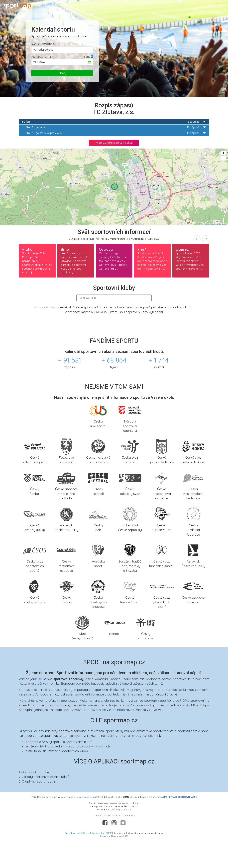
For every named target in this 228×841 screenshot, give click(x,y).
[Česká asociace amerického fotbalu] (66, 478)
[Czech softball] (98, 478)
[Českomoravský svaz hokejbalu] (98, 446)
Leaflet (207, 224)
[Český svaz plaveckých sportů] (161, 586)
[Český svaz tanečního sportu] (161, 550)
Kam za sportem (42, 44)
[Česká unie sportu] (98, 410)
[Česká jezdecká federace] (193, 514)
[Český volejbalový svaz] (34, 446)
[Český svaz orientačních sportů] (34, 550)
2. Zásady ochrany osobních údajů (44, 777)
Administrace (216, 5)
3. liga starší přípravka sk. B (112, 133)
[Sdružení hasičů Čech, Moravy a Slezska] (130, 550)
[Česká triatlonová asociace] (66, 550)
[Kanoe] (114, 622)
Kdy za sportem (42, 56)
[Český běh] (98, 514)
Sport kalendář (72, 833)
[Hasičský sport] (98, 550)
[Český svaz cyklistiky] (34, 514)
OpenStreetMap (215, 224)
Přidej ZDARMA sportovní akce (114, 142)
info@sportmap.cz (121, 809)
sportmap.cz (85, 797)
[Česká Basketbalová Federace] (193, 478)
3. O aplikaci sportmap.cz (37, 781)
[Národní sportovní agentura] (130, 410)
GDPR (109, 833)
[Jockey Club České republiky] (130, 514)
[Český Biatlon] (66, 586)
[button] (114, 186)
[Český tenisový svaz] (130, 586)
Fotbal (110, 121)
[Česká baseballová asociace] (161, 478)
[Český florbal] (34, 478)
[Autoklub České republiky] (66, 514)
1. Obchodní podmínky (35, 772)
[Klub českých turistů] (82, 622)
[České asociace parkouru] (193, 586)
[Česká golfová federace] (161, 446)
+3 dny (86, 56)
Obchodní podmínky (93, 833)
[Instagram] (114, 822)
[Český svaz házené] (130, 446)
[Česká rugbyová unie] (34, 586)
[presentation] (196, 238)
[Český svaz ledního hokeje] (193, 446)
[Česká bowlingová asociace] (98, 586)
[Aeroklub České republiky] (193, 550)
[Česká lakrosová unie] (161, 514)
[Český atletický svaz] (130, 478)
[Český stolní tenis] (145, 622)
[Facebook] (105, 822)
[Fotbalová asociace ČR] (66, 446)
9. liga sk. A (112, 127)
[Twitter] (123, 822)
